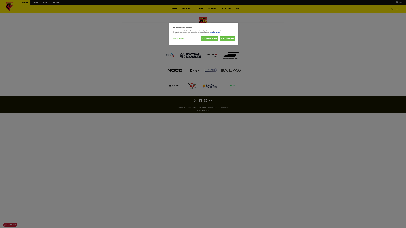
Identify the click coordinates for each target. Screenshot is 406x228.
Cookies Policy (215, 32)
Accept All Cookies (227, 38)
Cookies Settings (178, 38)
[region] (203, 34)
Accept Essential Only (209, 38)
